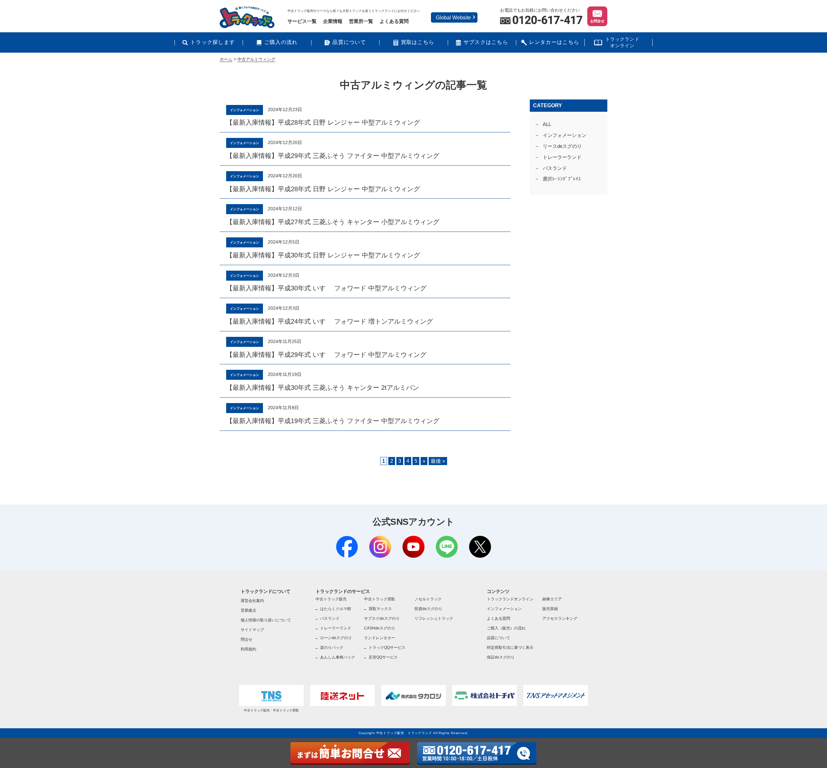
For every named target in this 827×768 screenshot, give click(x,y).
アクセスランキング (559, 618)
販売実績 (550, 609)
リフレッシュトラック (433, 618)
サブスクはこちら (486, 42)
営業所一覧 (361, 21)
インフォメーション (564, 135)
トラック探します (212, 42)
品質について (349, 42)
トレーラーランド (562, 157)
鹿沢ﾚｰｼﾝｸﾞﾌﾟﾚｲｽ (562, 179)
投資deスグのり (428, 609)
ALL (547, 124)
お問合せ (597, 21)
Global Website (453, 17)
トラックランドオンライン (622, 42)
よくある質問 (394, 21)
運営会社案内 (252, 600)
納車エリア (552, 599)
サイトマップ (252, 630)
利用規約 (248, 649)
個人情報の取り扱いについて (266, 620)
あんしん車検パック (337, 657)
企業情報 (332, 21)
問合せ (246, 639)
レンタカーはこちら (554, 42)
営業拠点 (248, 610)
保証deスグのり (501, 657)
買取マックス (380, 609)
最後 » (438, 461)
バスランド (555, 168)
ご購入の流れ (281, 42)
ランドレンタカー (379, 638)
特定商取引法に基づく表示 (510, 647)
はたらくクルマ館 (335, 609)
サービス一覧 (302, 21)
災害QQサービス (383, 657)
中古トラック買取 (379, 599)
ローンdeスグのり (336, 638)
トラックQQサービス (387, 647)
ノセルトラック (428, 599)
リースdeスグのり (562, 146)
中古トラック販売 (331, 599)
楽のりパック (331, 647)
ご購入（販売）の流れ (506, 628)
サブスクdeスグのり (382, 618)
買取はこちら (417, 42)
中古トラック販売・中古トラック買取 (271, 710)
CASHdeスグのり (379, 628)
